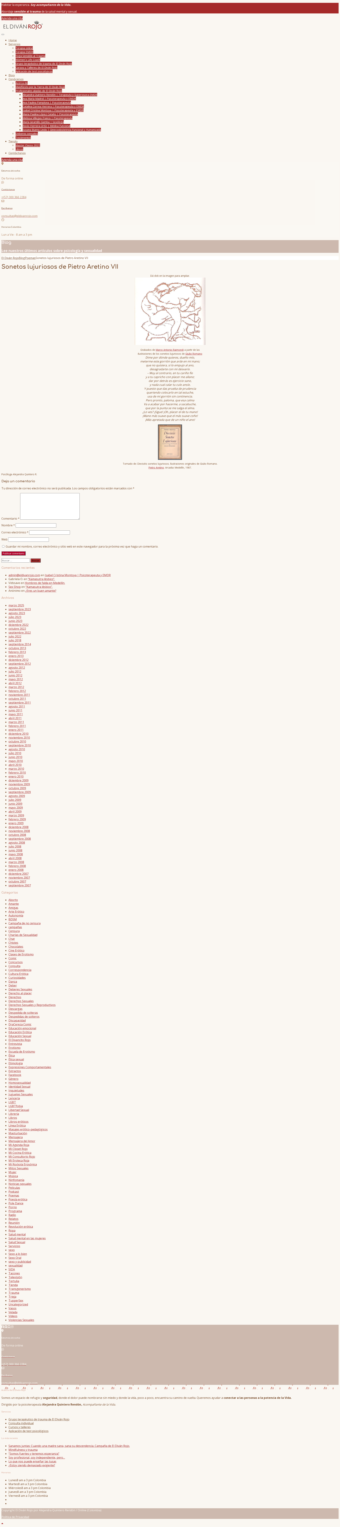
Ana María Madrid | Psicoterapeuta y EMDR (49, 98)
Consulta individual (21, 1423)
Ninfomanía (16, 1180)
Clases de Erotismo (21, 954)
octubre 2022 (17, 629)
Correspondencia (19, 970)
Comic (12, 958)
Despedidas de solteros (23, 1017)
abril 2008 (15, 858)
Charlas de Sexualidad (22, 935)
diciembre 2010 (18, 734)
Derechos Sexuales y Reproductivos (32, 1005)
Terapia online (24, 48)
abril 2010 (15, 765)
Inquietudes (16, 1090)
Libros (19, 149)
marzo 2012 (16, 687)
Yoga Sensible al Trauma (30, 55)
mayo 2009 (15, 808)
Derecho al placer (20, 993)
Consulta (14, 966)
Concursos (15, 962)
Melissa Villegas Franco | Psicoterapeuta (47, 118)
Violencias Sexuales (21, 1320)
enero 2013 (16, 656)
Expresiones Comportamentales (29, 1067)
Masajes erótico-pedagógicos (28, 1129)
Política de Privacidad (15, 1517)
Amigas (13, 908)
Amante (13, 904)
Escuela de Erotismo (21, 1052)
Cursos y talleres (19, 1427)
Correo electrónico (15, 532)
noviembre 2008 (19, 831)
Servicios (14, 44)
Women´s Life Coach (28, 59)
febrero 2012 (17, 691)
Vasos (12, 1308)
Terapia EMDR (24, 52)
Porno (12, 1207)
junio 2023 (15, 621)
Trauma (13, 1293)
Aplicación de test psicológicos (34, 71)
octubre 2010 (17, 741)
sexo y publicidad (19, 1262)
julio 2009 (14, 800)
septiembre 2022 (19, 633)
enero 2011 (16, 730)
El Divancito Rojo (19, 1040)
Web (4, 539)
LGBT (12, 1102)
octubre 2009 (17, 788)
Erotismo (14, 1048)
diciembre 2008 (18, 827)
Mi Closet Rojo (18, 1149)
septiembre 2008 (19, 839)
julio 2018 (14, 640)
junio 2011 (15, 710)
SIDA (11, 1269)
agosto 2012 (16, 668)
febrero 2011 (17, 726)
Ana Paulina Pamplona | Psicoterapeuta (47, 102)
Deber (12, 985)
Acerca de (22, 83)
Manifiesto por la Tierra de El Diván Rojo (40, 87)
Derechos (14, 997)
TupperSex (15, 1300)
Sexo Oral (14, 1258)
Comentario (10, 518)
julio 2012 (14, 671)
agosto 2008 (16, 843)
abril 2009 (15, 811)
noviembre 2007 (19, 878)
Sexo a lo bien (17, 1254)
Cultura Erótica (18, 974)
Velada (12, 1312)
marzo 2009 (16, 815)
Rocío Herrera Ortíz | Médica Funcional (46, 125)
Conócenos (16, 79)
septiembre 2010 (19, 745)
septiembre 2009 (19, 792)
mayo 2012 (15, 679)
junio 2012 (15, 675)
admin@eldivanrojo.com (24, 575)
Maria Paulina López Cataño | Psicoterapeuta (50, 114)
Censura (14, 931)
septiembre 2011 (19, 703)
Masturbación (17, 1133)
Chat (11, 939)
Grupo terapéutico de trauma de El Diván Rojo (44, 63)
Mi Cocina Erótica (19, 1153)
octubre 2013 (17, 648)
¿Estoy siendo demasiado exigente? (31, 1465)
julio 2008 (14, 846)
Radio (12, 1215)
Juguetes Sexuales (20, 1094)
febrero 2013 (17, 652)
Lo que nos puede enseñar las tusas (32, 1461)
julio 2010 (14, 753)
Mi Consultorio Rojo (21, 1157)
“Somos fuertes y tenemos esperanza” (33, 1454)
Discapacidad (17, 1020)
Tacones (14, 1273)
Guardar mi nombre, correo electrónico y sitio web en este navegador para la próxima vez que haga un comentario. (82, 546)
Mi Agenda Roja (18, 1145)
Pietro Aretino (156, 467)
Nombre (8, 525)
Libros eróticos (18, 1122)
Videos (12, 1316)
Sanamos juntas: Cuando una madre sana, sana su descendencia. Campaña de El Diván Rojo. (69, 1446)
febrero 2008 (17, 866)
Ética (11, 1055)
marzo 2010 (16, 769)
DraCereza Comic (19, 1024)
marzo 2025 (16, 605)
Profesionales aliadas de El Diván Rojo (39, 90)
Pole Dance (15, 1203)
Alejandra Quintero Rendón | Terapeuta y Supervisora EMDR (60, 94)
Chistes (13, 943)
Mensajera (15, 1137)
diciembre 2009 (18, 780)
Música (13, 1176)
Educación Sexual (19, 1036)
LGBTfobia (15, 1106)
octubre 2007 (17, 881)
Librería (13, 1114)
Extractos (14, 1071)
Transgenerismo (19, 1289)
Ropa (11, 1230)
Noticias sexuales (20, 1184)
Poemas (13, 1195)
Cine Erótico (16, 950)
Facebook (14, 1075)
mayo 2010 (15, 761)
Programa (15, 1211)
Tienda (13, 141)
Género (13, 1079)
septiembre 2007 (19, 885)
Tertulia (13, 1281)
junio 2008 (15, 850)
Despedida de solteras (23, 1013)
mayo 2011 (15, 714)
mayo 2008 (15, 854)
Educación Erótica (20, 1032)
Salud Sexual (16, 1242)
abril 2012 (15, 683)
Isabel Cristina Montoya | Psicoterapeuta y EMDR (53, 110)
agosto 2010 (16, 749)
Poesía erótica (17, 1199)
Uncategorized (18, 1304)
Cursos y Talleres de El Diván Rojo (36, 67)
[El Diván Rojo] (22, 29)
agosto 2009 (16, 796)
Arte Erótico (16, 912)
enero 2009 (16, 823)
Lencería (14, 1098)
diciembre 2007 (18, 874)
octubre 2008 (17, 835)
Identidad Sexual (19, 1087)
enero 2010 (16, 776)
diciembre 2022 (18, 625)
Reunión (14, 1223)
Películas (14, 1188)
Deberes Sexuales (20, 989)
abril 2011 (15, 718)
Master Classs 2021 (28, 145)
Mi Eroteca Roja (18, 1160)
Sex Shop (14, 587)
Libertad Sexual (18, 1110)
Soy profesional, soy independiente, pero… (36, 1457)
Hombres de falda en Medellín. (45, 583)
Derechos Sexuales (21, 1001)
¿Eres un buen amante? (40, 591)
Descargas (15, 1009)
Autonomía (15, 915)
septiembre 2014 (19, 644)
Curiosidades (17, 978)
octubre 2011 (17, 699)
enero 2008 (16, 870)
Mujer (12, 1172)
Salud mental (17, 1234)
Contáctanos (17, 153)
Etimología (15, 1063)
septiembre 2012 (19, 664)
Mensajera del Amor (21, 1141)
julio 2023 (14, 617)
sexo (11, 1250)
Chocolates (15, 947)
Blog (11, 75)
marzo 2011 (16, 722)
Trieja (12, 1297)
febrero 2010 (17, 773)
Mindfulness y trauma (23, 1450)
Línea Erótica (17, 1125)
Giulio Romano (193, 353)
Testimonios (23, 137)
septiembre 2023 (19, 609)
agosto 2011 (16, 706)
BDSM (12, 919)
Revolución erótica (20, 1227)
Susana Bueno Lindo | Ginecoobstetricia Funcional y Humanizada (62, 129)
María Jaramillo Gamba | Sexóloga (43, 122)
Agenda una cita (12, 18)
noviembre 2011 (19, 695)
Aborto (13, 900)
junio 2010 (15, 757)
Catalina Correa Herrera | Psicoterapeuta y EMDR (53, 106)
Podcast (13, 1192)
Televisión (15, 1277)
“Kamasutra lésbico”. (41, 579)
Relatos (13, 1219)
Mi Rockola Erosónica (22, 1164)
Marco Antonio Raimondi (170, 349)
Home (12, 40)
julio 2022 (14, 636)
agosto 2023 (16, 613)
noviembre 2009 (19, 784)
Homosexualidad (19, 1083)
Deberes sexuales (27, 133)
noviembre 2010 (19, 738)
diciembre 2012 (18, 660)
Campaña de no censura (24, 923)
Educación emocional (22, 1028)
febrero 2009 (17, 819)
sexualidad (15, 1265)
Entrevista (15, 1044)
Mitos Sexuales (18, 1168)
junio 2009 (15, 804)
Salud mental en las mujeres (27, 1238)
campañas (15, 927)
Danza (12, 982)
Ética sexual (16, 1059)
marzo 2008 (16, 862)
